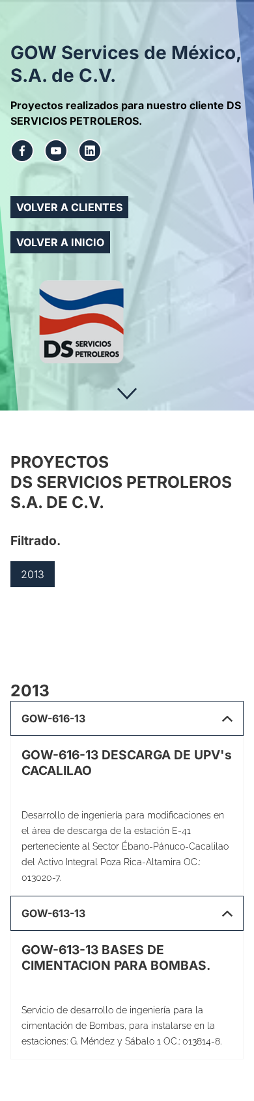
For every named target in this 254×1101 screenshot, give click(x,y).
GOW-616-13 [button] (53, 718)
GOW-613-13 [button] (53, 913)
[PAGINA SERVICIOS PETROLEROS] (127, 321)
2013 (32, 574)
